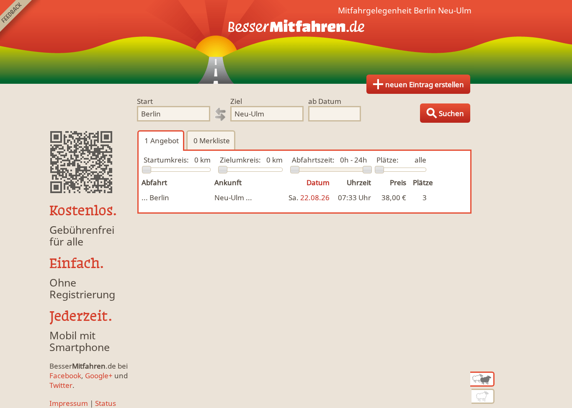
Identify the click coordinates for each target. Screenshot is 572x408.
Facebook (65, 375)
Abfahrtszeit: (313, 160)
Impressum (68, 403)
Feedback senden (20, 20)
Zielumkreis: (240, 160)
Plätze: (387, 160)
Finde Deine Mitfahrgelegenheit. (286, 42)
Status (105, 403)
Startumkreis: (166, 160)
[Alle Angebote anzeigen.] (482, 379)
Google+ (99, 375)
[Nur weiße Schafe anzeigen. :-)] (483, 396)
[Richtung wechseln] (220, 114)
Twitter (60, 385)
